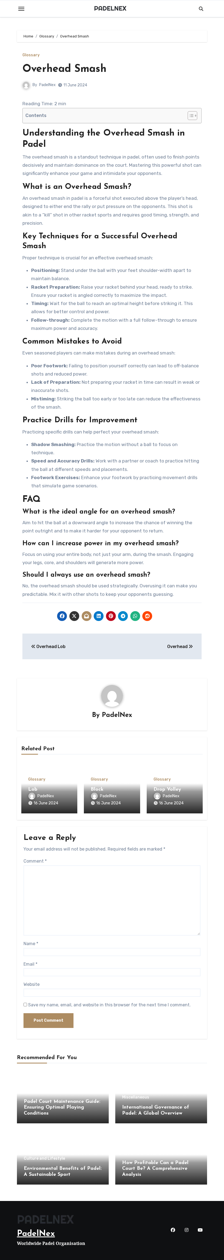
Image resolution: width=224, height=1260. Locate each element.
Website (31, 984)
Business (32, 1092)
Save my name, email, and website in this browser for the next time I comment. (109, 1004)
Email (30, 964)
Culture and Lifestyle (44, 1159)
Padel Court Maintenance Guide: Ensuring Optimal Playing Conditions (62, 1107)
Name (30, 943)
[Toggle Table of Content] (190, 115)
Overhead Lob (51, 646)
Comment (35, 861)
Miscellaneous (135, 1097)
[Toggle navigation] (21, 8)
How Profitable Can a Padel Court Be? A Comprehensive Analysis (155, 1169)
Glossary (31, 55)
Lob (32, 789)
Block (97, 789)
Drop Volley (167, 789)
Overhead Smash (64, 69)
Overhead (177, 646)
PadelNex (47, 85)
